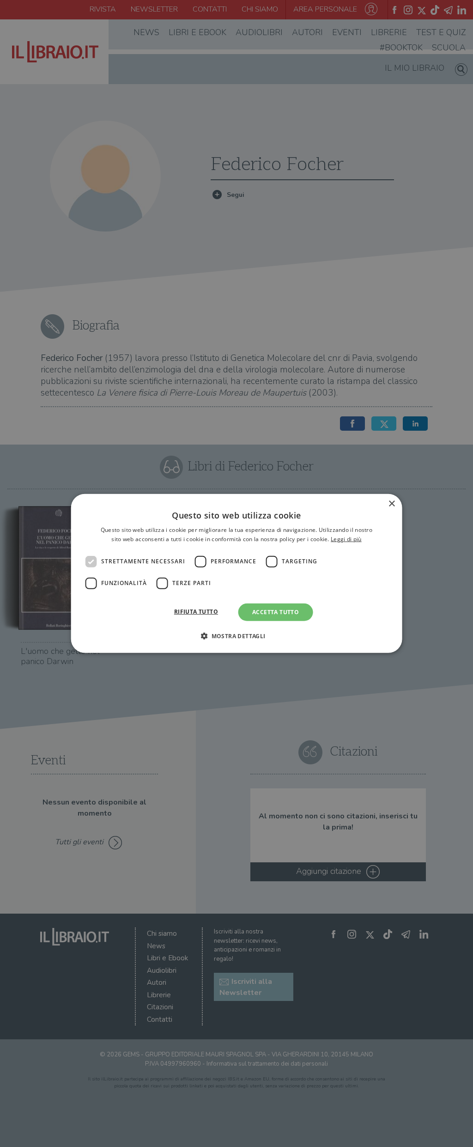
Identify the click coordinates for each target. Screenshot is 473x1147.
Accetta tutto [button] (275, 612)
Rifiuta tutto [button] (196, 612)
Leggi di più (346, 539)
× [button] (391, 503)
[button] (236, 635)
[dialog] (236, 573)
